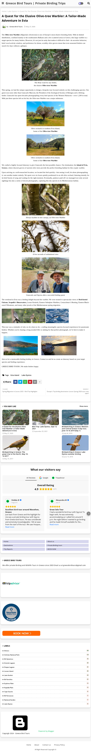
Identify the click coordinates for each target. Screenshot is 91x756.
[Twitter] (20, 382)
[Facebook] (15, 382)
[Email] (35, 382)
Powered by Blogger (46, 731)
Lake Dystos (12, 11)
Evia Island (15, 375)
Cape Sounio (46, 692)
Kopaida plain (46, 687)
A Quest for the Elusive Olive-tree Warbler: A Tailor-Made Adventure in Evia (14, 429)
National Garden (46, 700)
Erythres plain (46, 683)
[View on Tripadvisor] (7, 501)
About (36, 745)
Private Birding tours (55, 545)
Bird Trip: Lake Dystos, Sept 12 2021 (44, 428)
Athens (46, 651)
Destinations (8, 545)
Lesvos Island (46, 671)
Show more (84, 406)
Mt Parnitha (46, 679)
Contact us (46, 745)
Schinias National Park (46, 655)
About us (51, 541)
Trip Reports (8, 549)
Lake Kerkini (46, 675)
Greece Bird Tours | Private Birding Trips (35, 3)
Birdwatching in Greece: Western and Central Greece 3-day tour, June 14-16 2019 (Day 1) (75, 429)
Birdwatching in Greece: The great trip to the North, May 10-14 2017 (15, 454)
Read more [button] (9, 527)
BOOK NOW (52, 549)
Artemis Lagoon (46, 663)
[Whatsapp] (25, 382)
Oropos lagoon (46, 667)
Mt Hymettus (46, 659)
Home (4, 11)
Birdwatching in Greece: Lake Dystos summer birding (73, 453)
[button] (2, 513)
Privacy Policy (59, 745)
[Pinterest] (30, 382)
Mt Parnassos (46, 696)
